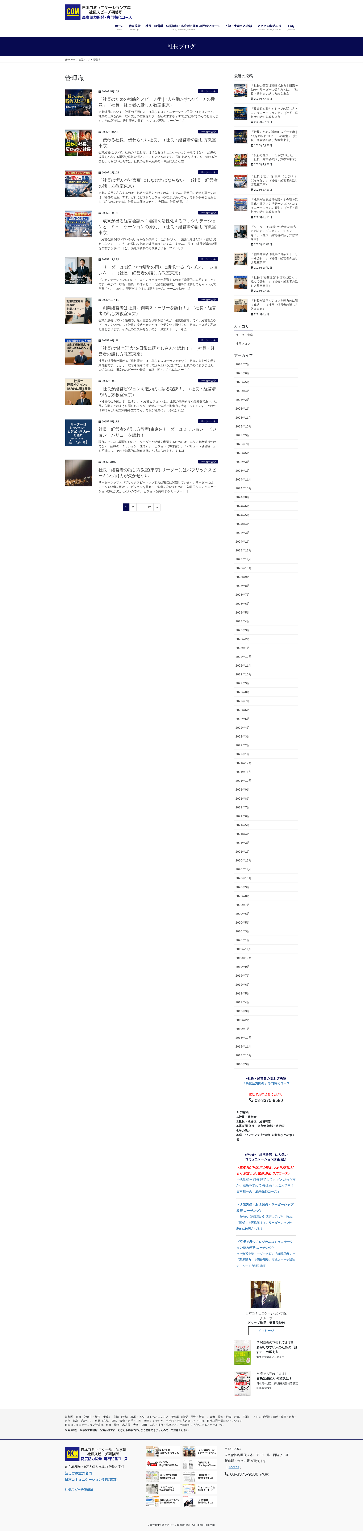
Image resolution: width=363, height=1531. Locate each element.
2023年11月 (243, 559)
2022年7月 (242, 701)
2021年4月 (242, 834)
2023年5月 (242, 612)
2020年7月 (242, 905)
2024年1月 (242, 541)
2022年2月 (242, 745)
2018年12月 (243, 1037)
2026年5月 (242, 382)
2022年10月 (243, 674)
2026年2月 (242, 399)
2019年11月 (243, 949)
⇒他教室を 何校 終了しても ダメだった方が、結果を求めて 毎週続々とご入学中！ (266, 1179)
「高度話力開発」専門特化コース (266, 1083)
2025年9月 (242, 435)
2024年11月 (243, 479)
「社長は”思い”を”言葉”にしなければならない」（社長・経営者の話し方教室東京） (274, 180)
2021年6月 (242, 816)
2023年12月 (243, 550)
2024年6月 (242, 506)
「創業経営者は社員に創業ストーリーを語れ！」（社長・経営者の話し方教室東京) (274, 258)
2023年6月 (242, 603)
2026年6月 (242, 373)
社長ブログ (242, 343)
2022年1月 (242, 754)
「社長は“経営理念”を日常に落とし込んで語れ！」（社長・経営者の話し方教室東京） (274, 281)
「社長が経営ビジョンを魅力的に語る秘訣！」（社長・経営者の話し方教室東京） (274, 304)
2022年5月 (242, 718)
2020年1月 (242, 940)
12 (149, 508)
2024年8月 (242, 497)
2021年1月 (242, 851)
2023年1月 (242, 648)
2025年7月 (242, 444)
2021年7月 (242, 807)
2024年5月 (242, 515)
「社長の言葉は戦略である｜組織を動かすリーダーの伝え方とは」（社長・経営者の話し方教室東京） (274, 89)
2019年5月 (242, 993)
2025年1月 (242, 470)
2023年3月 (242, 630)
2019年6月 (242, 984)
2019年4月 (242, 1002)
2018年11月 (243, 1046)
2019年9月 (242, 966)
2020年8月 (242, 896)
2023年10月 (243, 568)
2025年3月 (242, 461)
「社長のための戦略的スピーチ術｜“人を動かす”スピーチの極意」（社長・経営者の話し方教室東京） (274, 136)
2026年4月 (242, 391)
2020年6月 (242, 913)
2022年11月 (243, 665)
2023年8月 (242, 585)
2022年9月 (242, 683)
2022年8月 (242, 692)
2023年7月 (242, 594)
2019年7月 (242, 975)
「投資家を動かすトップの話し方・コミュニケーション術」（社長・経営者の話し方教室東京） (274, 112)
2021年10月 (243, 780)
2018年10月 (243, 1055)
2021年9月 (242, 789)
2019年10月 (243, 958)
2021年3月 (242, 842)
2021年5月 (242, 825)
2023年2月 (242, 639)
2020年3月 (242, 931)
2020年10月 (243, 878)
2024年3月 (242, 532)
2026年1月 (242, 408)
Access (234, 1467)
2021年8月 (242, 798)
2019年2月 (242, 1020)
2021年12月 (243, 763)
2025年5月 (242, 453)
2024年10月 (243, 488)
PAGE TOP (350, 1481)
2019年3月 (242, 1011)
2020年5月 (242, 922)
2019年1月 (242, 1028)
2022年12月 (243, 656)
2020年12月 (243, 860)
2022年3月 (242, 736)
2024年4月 (242, 524)
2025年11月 (243, 417)
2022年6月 (242, 710)
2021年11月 (243, 771)
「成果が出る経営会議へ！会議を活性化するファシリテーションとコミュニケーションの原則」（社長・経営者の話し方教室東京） (157, 226)
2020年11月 (243, 869)
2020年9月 (242, 887)
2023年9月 (242, 577)
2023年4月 (242, 621)
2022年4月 (242, 727)
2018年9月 (242, 1064)
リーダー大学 (208, 91)
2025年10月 (243, 426)
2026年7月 (242, 364)
